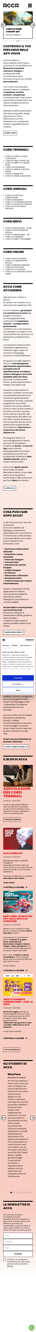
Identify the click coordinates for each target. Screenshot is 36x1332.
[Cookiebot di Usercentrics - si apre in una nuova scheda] (25, 640)
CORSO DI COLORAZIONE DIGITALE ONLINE (18, 272)
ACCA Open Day (13, 853)
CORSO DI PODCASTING (14, 267)
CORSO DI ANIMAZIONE (14, 174)
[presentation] (3, 1117)
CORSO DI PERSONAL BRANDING (17, 265)
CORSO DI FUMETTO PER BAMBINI (18, 239)
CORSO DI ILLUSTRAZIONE (15, 167)
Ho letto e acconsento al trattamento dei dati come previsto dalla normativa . (18, 1262)
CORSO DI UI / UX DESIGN (15, 269)
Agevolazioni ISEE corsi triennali (16, 792)
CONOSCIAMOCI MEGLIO (13, 632)
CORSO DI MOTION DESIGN (15, 258)
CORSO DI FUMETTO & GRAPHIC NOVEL (17, 164)
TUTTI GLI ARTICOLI (11, 1050)
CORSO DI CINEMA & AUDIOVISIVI (18, 176)
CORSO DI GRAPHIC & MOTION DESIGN (17, 170)
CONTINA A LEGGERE (12, 820)
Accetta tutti (18, 678)
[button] (5, 25)
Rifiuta (18, 690)
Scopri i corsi (10, 133)
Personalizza (17, 684)
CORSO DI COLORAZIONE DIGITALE (18, 202)
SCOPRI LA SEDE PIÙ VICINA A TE (16, 747)
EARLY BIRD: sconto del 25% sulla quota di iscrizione (18, 919)
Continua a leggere (13, 887)
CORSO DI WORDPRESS (14, 237)
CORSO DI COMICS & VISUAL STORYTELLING (16, 157)
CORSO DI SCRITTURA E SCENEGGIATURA (14, 196)
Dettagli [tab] (14, 645)
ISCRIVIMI (18, 1254)
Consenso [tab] (5, 645)
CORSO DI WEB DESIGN (14, 200)
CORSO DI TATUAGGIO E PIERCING (18, 204)
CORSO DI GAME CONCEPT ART (17, 161)
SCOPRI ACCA (9, 488)
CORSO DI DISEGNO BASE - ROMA (18, 228)
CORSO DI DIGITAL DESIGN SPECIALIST (15, 207)
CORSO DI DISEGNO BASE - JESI (17, 235)
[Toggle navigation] (30, 5)
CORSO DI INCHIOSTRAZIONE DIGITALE (16, 231)
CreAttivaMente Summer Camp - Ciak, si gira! (18, 1002)
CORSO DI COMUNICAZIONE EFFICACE (16, 262)
